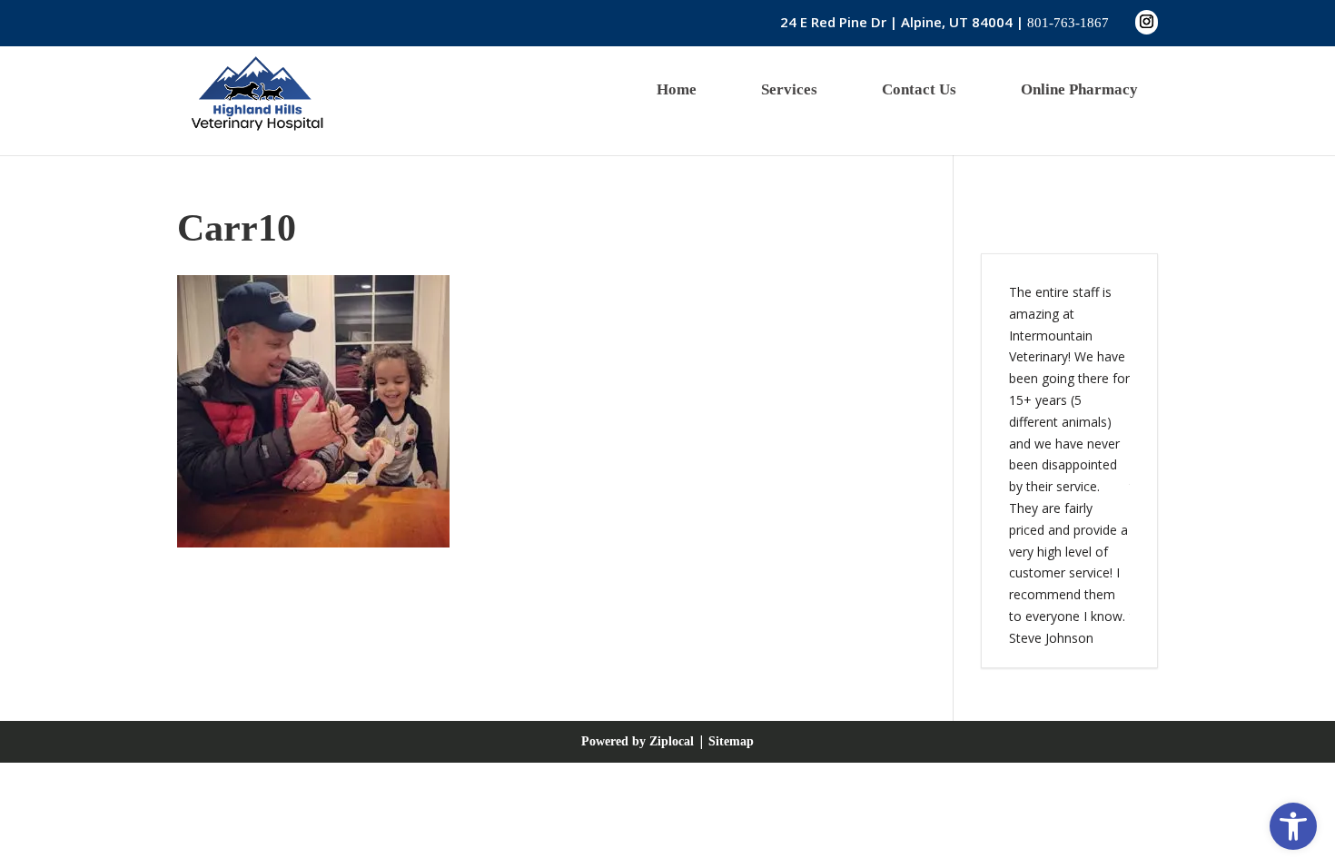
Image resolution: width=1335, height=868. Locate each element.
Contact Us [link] (919, 89)
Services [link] (789, 89)
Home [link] (677, 89)
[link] (1293, 826)
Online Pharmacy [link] (1079, 89)
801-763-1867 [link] (1068, 22)
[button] (1146, 22)
